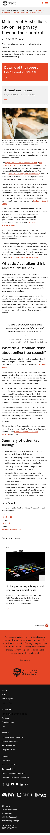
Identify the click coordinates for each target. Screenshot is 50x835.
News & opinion (12, 10)
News (22, 10)
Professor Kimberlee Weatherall (24, 257)
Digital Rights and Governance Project (21, 163)
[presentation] (25, 577)
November (29, 10)
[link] (25, 694)
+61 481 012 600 (8, 523)
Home (2, 10)
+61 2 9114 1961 (7, 517)
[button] (42, 4)
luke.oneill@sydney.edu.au (11, 529)
